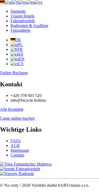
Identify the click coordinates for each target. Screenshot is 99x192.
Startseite (18, 11)
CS (20, 63)
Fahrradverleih (23, 21)
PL (20, 44)
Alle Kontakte (11, 109)
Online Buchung (14, 72)
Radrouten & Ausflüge (29, 25)
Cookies (17, 155)
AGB (15, 145)
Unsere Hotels (22, 16)
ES (20, 54)
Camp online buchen (17, 118)
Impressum (20, 150)
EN (22, 59)
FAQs (16, 141)
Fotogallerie (20, 30)
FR (20, 49)
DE (18, 40)
